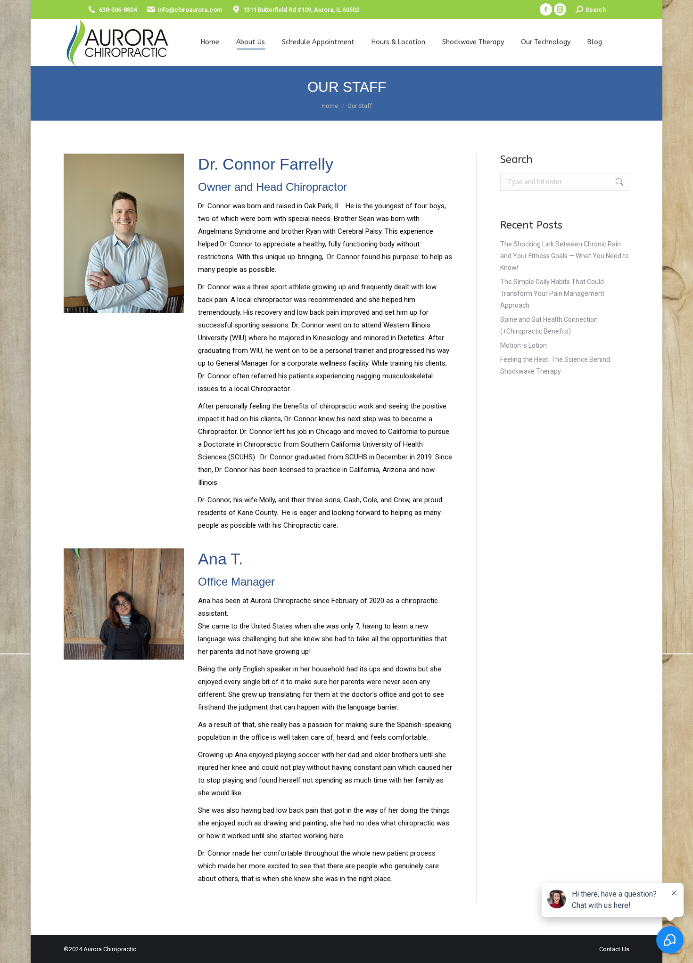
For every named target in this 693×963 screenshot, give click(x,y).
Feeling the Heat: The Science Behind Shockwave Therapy (555, 365)
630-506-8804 (118, 9)
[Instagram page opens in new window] (560, 9)
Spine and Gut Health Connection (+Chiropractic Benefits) (549, 325)
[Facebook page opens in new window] (546, 9)
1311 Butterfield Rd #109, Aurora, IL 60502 (301, 9)
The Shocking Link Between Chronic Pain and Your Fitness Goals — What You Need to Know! (564, 255)
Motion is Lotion (523, 345)
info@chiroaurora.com (190, 9)
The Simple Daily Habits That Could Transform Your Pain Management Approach (552, 293)
